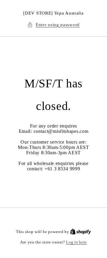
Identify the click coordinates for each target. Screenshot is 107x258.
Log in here (76, 242)
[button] (53, 25)
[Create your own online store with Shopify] (80, 231)
